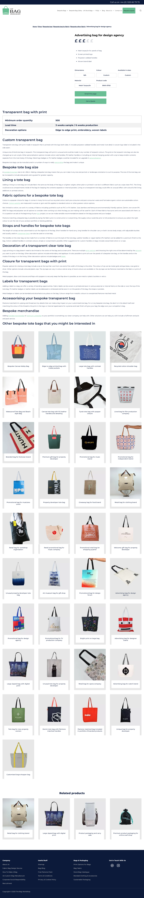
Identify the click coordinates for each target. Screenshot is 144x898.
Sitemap (41, 864)
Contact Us (118, 10)
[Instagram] (118, 865)
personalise (59, 162)
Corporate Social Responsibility (14, 880)
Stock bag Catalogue (81, 872)
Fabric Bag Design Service (12, 868)
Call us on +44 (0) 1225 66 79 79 (125, 2)
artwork (138, 250)
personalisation (95, 158)
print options (90, 250)
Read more (18, 371)
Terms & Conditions (45, 876)
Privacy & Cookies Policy (47, 880)
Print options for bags (82, 864)
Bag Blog (41, 868)
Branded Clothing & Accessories (85, 876)
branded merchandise (16, 316)
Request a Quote (129, 10)
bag (38, 213)
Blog (103, 10)
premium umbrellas (34, 316)
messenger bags (23, 233)
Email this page (90, 94)
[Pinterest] (112, 865)
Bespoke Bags (61, 10)
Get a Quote (90, 101)
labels (63, 256)
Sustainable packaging (82, 880)
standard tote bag (10, 172)
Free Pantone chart (45, 872)
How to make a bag (10, 872)
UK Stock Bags (88, 10)
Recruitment (7, 883)
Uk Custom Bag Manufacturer (14, 876)
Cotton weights (14, 203)
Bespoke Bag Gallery (75, 10)
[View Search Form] (139, 11)
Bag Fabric (78, 868)
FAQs (97, 10)
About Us (109, 10)
